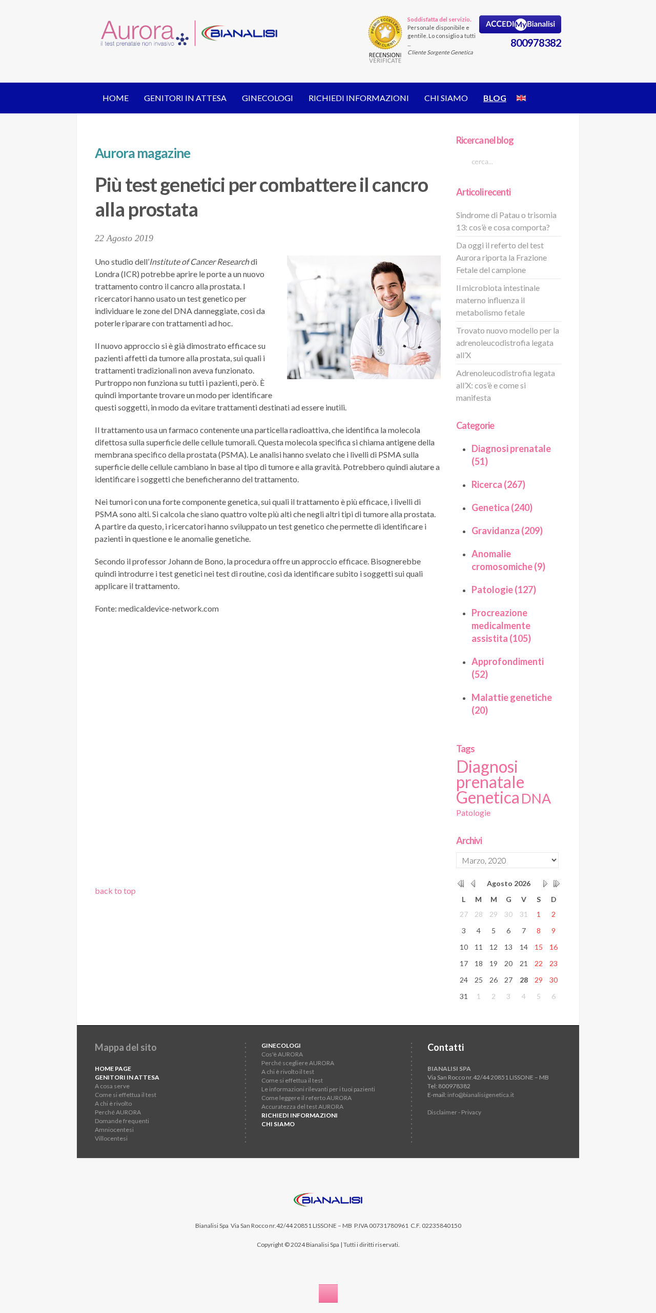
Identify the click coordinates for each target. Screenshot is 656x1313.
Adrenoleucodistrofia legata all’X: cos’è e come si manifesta (505, 385)
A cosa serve (112, 1086)
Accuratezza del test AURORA (302, 1106)
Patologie (473, 812)
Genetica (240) (501, 507)
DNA (536, 798)
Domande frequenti (122, 1121)
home (115, 98)
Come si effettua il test (125, 1095)
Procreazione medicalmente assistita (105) (501, 625)
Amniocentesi (114, 1129)
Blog (494, 98)
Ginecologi (267, 98)
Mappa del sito (126, 1047)
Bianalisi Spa (212, 1225)
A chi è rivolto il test (287, 1071)
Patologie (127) (503, 589)
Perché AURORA (118, 1112)
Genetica (488, 797)
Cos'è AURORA (282, 1054)
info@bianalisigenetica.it (480, 1095)
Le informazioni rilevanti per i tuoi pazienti (318, 1089)
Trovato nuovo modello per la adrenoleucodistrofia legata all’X (507, 342)
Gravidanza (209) (507, 530)
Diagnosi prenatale (490, 774)
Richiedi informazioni (359, 98)
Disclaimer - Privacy (454, 1112)
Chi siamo (446, 98)
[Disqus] (268, 753)
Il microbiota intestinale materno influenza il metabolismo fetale (498, 300)
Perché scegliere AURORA (297, 1063)
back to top (115, 890)
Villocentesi (111, 1138)
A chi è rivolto (113, 1103)
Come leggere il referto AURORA (306, 1098)
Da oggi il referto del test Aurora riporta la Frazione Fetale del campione (501, 257)
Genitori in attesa (185, 98)
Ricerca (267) (498, 484)
